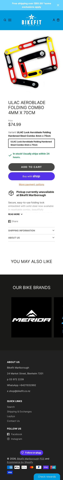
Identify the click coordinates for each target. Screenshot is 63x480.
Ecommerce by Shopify (20, 462)
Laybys (11, 416)
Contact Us (13, 420)
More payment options (31, 184)
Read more (14, 214)
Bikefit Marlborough (28, 458)
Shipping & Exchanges (19, 411)
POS (42, 458)
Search (11, 406)
